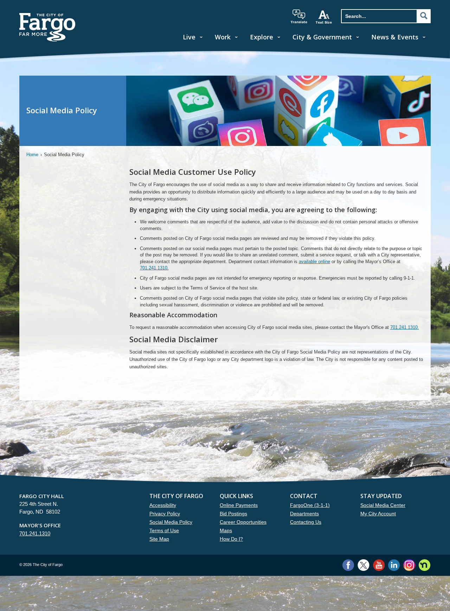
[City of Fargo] (47, 15)
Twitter (363, 565)
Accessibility (162, 505)
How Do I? (231, 539)
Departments (304, 513)
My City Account (378, 513)
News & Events (394, 37)
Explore (261, 37)
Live (189, 37)
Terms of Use (164, 530)
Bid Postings (233, 513)
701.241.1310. (154, 268)
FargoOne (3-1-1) (310, 505)
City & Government (322, 37)
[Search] (424, 16)
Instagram (409, 565)
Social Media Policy (170, 522)
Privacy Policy (164, 513)
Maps (226, 530)
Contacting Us (305, 522)
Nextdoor (424, 565)
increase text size (324, 17)
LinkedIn (394, 565)
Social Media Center (382, 505)
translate (298, 16)
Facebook (348, 565)
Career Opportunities (243, 522)
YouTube (379, 565)
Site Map (159, 539)
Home (32, 154)
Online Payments (239, 505)
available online (314, 261)
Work (223, 37)
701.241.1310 (34, 533)
